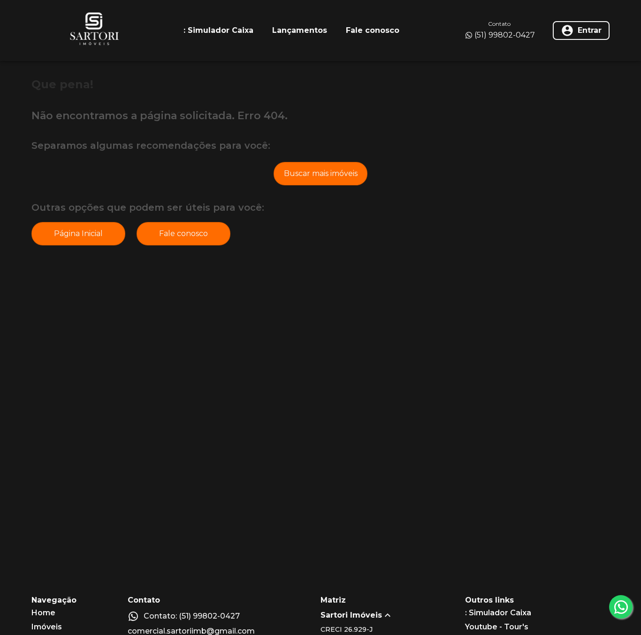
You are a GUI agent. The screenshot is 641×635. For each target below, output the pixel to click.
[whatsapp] (621, 607)
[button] (392, 615)
